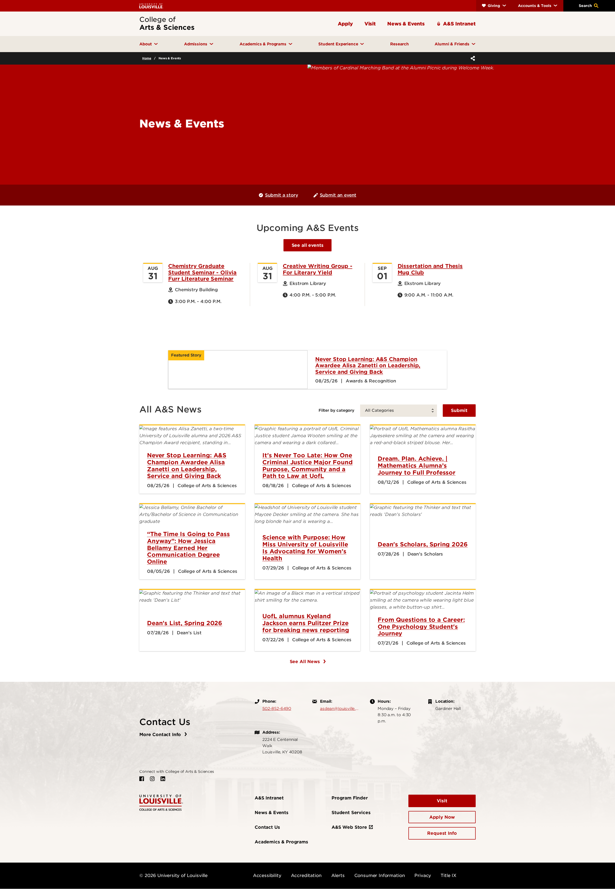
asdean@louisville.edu (340, 708)
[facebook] (141, 778)
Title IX (448, 875)
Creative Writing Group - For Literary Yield (317, 269)
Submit (459, 410)
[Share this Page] (472, 58)
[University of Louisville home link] (151, 5)
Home (146, 58)
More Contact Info (160, 734)
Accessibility (267, 875)
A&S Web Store (349, 827)
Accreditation (306, 875)
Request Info (442, 833)
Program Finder (350, 797)
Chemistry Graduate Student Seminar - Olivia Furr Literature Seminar (202, 272)
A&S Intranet (269, 797)
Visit (442, 800)
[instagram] (152, 778)
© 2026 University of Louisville (173, 875)
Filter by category (336, 410)
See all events (308, 245)
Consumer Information (379, 875)
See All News (305, 661)
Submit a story (281, 195)
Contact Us (267, 827)
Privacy (422, 875)
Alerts (338, 875)
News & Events (272, 812)
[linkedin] (162, 778)
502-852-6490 (276, 708)
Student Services (351, 812)
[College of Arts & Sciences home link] (161, 802)
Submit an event (338, 195)
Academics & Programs (281, 841)
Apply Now (442, 817)
